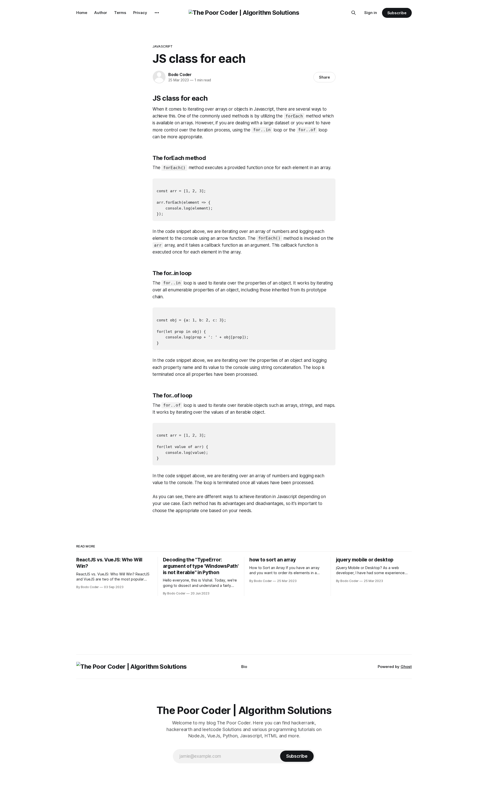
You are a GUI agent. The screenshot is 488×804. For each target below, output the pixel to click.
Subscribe (396, 12)
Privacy (140, 12)
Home (81, 12)
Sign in (370, 12)
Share (324, 77)
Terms (120, 12)
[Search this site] (353, 13)
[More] (157, 13)
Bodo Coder (180, 74)
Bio (244, 666)
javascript (162, 46)
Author (100, 12)
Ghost (406, 666)
